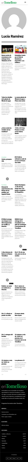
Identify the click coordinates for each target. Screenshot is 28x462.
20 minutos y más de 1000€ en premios (6, 362)
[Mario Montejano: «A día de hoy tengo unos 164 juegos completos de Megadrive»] (21, 179)
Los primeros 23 (19, 360)
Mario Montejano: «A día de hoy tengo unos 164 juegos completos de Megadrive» (20, 188)
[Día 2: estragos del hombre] (7, 328)
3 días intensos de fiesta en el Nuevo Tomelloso (6, 254)
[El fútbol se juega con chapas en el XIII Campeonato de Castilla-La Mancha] (7, 213)
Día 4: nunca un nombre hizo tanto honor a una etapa (20, 287)
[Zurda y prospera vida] (7, 151)
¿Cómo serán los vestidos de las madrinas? (6, 129)
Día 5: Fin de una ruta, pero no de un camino (20, 254)
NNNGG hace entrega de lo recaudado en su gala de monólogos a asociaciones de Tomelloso (20, 223)
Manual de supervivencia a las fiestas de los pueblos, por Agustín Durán (7, 190)
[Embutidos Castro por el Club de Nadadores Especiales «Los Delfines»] (21, 49)
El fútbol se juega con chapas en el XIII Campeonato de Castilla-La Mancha (6, 222)
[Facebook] (7, 458)
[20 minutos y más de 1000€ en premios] (7, 354)
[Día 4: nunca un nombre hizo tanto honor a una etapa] (21, 280)
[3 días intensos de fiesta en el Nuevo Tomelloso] (7, 246)
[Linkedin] (14, 458)
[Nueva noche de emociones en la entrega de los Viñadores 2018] (7, 49)
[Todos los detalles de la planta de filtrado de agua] (7, 91)
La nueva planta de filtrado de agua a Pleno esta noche (20, 99)
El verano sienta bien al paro (19, 314)
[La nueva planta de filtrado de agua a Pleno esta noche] (21, 91)
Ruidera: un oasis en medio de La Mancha (6, 287)
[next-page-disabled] (25, 374)
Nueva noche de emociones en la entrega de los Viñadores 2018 (6, 58)
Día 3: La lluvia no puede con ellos (6, 314)
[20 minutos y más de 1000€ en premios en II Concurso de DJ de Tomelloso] (21, 328)
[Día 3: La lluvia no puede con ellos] (7, 307)
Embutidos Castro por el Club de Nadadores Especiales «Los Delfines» (20, 58)
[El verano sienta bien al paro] (21, 307)
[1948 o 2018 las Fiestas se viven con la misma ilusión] (21, 122)
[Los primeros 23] (21, 354)
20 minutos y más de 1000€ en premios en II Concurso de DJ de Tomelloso (20, 338)
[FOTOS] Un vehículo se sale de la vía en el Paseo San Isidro (20, 159)
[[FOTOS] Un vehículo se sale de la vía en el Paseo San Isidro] (21, 151)
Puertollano (4, 185)
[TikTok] (17, 458)
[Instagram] (10, 458)
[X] (20, 458)
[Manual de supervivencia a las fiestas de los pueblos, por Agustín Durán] (7, 179)
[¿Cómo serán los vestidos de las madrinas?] (7, 122)
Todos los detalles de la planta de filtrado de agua (6, 99)
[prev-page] (2, 374)
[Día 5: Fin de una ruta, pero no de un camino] (21, 246)
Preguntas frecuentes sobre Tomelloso (11, 403)
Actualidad (3, 157)
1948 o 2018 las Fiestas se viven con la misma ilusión (20, 130)
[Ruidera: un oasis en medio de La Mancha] (7, 280)
